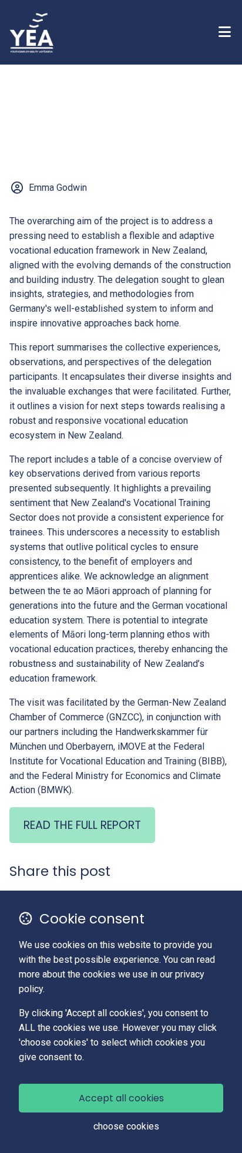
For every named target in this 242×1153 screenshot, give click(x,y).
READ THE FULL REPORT (82, 825)
